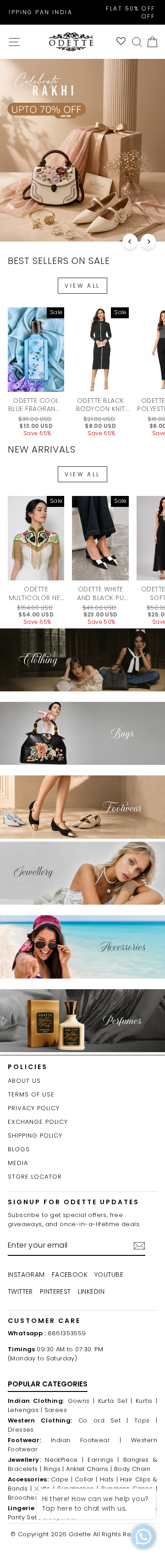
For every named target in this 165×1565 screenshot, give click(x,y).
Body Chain (132, 1469)
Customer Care (44, 1320)
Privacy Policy (34, 1108)
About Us (24, 1080)
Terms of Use (31, 1094)
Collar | (86, 1479)
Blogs (19, 1149)
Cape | (61, 1479)
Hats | (109, 1479)
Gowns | (81, 1400)
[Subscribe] (139, 1245)
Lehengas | (25, 1410)
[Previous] (130, 241)
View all (82, 286)
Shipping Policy (35, 1135)
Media (18, 1163)
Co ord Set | (103, 1420)
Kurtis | (146, 1400)
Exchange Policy (38, 1121)
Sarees (55, 1410)
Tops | (145, 1420)
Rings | (54, 1469)
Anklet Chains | (89, 1469)
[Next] (148, 241)
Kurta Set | (115, 1400)
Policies (28, 1066)
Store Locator (35, 1176)
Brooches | (25, 1497)
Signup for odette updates (73, 1202)
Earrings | (103, 1459)
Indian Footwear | (86, 1440)
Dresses (21, 1429)
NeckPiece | (64, 1459)
